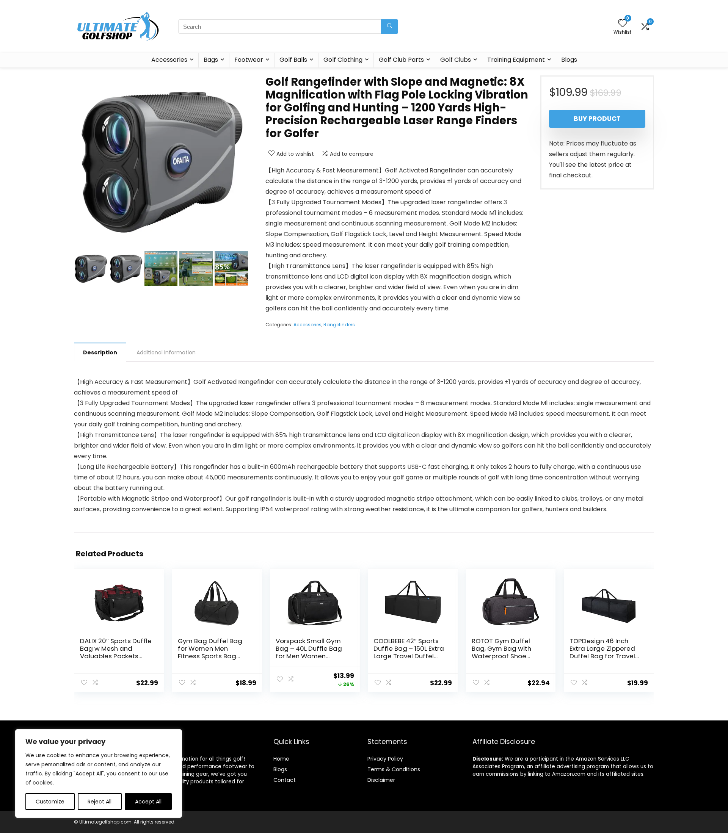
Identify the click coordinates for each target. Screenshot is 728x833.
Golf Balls (293, 59)
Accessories (169, 59)
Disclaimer (381, 780)
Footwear (248, 59)
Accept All (148, 801)
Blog (278, 769)
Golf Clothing (342, 59)
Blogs (569, 59)
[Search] (389, 26)
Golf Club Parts (401, 59)
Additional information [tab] (166, 352)
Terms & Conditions (393, 769)
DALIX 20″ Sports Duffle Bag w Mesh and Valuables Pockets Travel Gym (116, 652)
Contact (284, 780)
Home (281, 759)
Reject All (99, 801)
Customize (50, 801)
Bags (211, 59)
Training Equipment (516, 59)
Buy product (597, 118)
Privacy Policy (385, 759)
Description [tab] (100, 352)
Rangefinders (339, 324)
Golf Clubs (455, 59)
